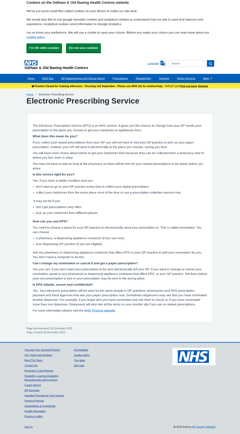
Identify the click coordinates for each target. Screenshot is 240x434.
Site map (79, 365)
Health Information (35, 411)
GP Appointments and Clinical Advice (83, 78)
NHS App (47, 78)
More (208, 78)
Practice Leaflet (33, 416)
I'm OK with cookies (44, 47)
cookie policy (35, 37)
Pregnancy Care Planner (38, 370)
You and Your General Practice (42, 350)
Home (30, 78)
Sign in (28, 427)
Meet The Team (33, 360)
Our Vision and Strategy (38, 355)
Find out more (188, 86)
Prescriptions (120, 78)
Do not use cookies (83, 47)
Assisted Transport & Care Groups (44, 395)
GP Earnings (31, 390)
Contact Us (30, 365)
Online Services (186, 78)
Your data (79, 360)
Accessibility (81, 350)
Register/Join (143, 78)
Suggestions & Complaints (39, 406)
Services (164, 78)
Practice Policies (34, 400)
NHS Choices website (100, 310)
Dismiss (203, 86)
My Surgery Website (204, 427)
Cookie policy (82, 355)
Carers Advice (32, 385)
